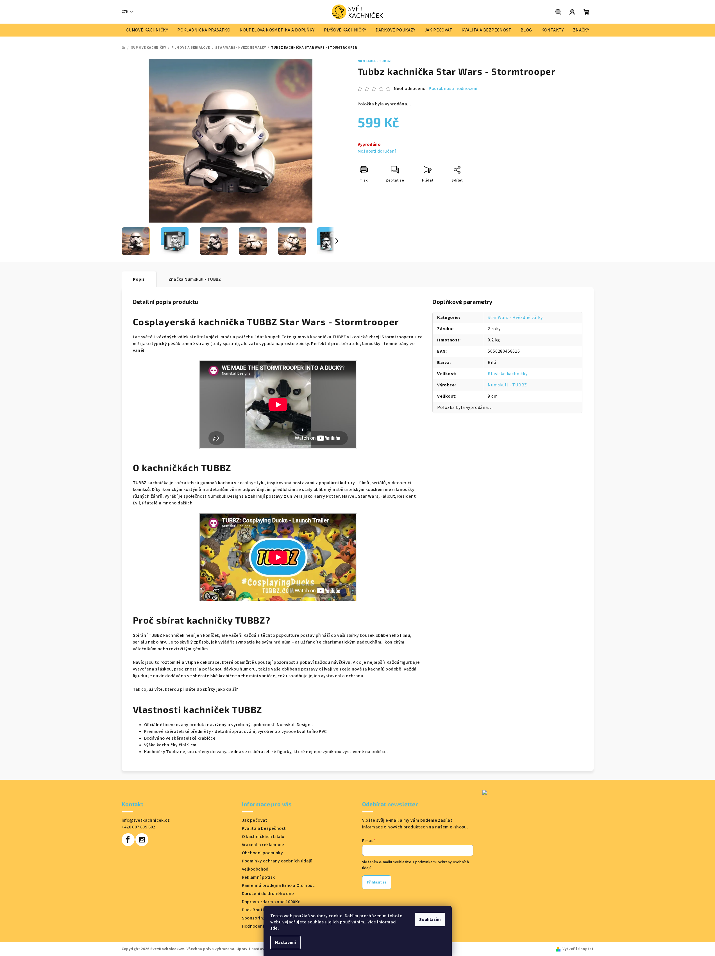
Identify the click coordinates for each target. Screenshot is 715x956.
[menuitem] (146, 30)
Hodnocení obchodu (262, 926)
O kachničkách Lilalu (263, 836)
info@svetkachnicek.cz (146, 820)
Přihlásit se (377, 882)
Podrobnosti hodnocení (453, 88)
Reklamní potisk (258, 877)
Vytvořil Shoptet (577, 949)
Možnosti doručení (377, 151)
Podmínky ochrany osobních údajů (277, 861)
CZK (125, 12)
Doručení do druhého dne (268, 894)
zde (274, 928)
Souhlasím (430, 919)
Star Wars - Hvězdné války (515, 317)
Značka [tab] (195, 279)
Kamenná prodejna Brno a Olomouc (278, 885)
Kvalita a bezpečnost (264, 828)
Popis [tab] (139, 279)
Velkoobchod (255, 869)
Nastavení (285, 942)
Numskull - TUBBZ (374, 61)
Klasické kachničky (507, 374)
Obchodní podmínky (262, 853)
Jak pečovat (254, 820)
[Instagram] (141, 839)
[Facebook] (128, 839)
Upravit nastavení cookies (261, 949)
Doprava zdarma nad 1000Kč (271, 902)
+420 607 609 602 (138, 827)
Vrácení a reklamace (263, 845)
